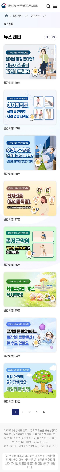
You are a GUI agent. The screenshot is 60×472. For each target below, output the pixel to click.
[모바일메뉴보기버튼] (55, 6)
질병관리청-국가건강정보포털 (15, 6)
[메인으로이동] (6, 16)
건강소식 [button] (35, 16)
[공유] (47, 37)
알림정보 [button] (17, 16)
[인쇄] (53, 37)
